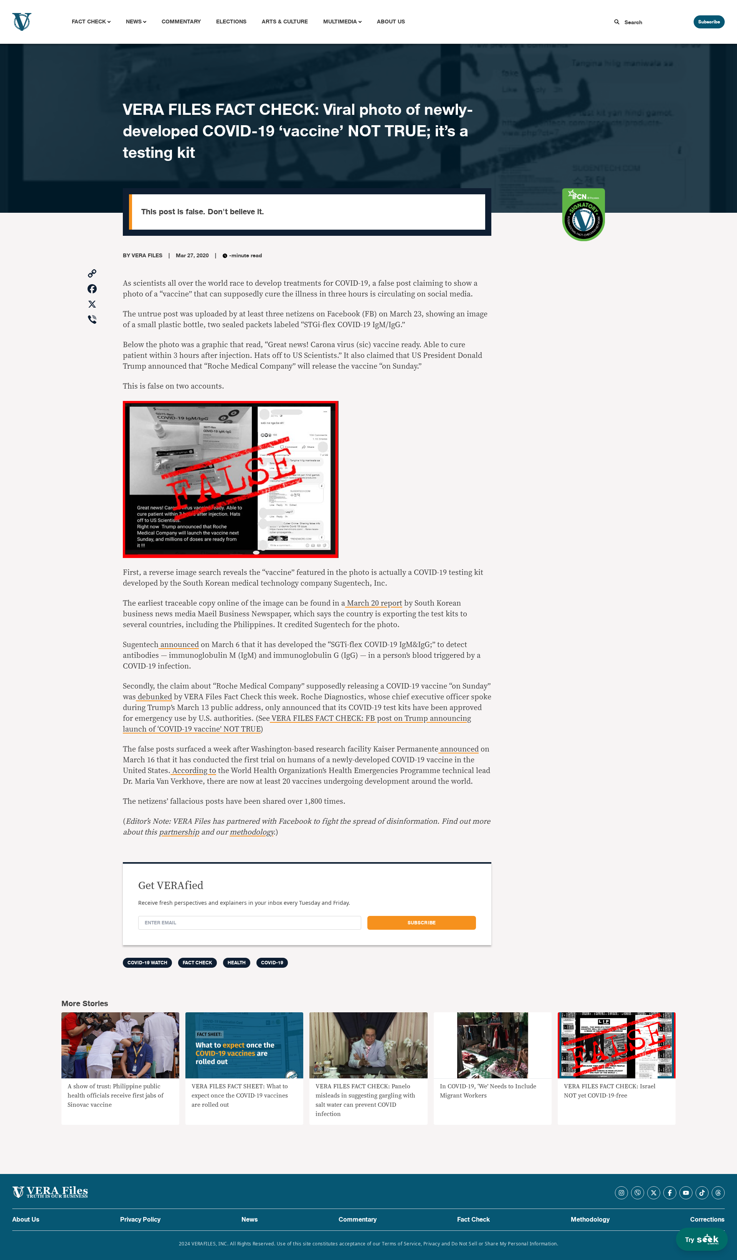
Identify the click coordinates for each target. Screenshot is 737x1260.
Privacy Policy (140, 1220)
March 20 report (373, 603)
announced (179, 645)
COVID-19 (272, 963)
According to (193, 771)
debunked (154, 697)
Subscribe (709, 22)
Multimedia (340, 21)
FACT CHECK (197, 963)
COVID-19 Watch (147, 963)
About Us (391, 21)
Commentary (181, 21)
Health (237, 963)
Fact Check (89, 21)
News (134, 21)
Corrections (707, 1220)
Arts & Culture (285, 21)
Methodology (590, 1220)
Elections (231, 21)
